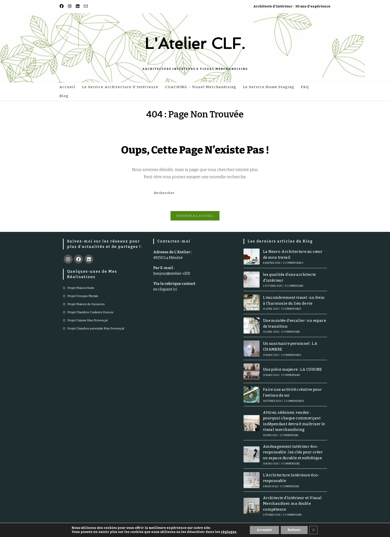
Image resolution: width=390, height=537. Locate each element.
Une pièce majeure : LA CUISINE (292, 369)
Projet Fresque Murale (82, 296)
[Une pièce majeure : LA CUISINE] (252, 371)
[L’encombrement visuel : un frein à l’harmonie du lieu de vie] (252, 303)
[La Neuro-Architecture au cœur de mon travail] (252, 257)
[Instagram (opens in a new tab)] (69, 6)
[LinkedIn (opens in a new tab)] (77, 6)
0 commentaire (294, 286)
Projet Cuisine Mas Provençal (87, 320)
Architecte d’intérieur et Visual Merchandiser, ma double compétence (292, 504)
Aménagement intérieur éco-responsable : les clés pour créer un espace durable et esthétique (293, 452)
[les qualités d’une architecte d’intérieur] (252, 280)
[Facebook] (78, 259)
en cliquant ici (165, 289)
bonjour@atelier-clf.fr (171, 273)
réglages (228, 532)
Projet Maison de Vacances (86, 304)
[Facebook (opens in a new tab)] (62, 6)
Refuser (294, 530)
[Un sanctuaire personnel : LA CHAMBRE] (252, 348)
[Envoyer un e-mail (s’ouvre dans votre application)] (85, 6)
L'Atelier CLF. (195, 43)
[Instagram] (68, 259)
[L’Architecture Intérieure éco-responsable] (252, 480)
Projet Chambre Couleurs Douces (90, 312)
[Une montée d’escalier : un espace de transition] (252, 326)
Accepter (264, 530)
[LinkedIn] (88, 259)
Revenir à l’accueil (195, 215)
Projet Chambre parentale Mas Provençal (95, 328)
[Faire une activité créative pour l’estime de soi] (252, 394)
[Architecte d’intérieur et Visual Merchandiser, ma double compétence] (252, 506)
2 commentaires (293, 263)
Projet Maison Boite (80, 288)
